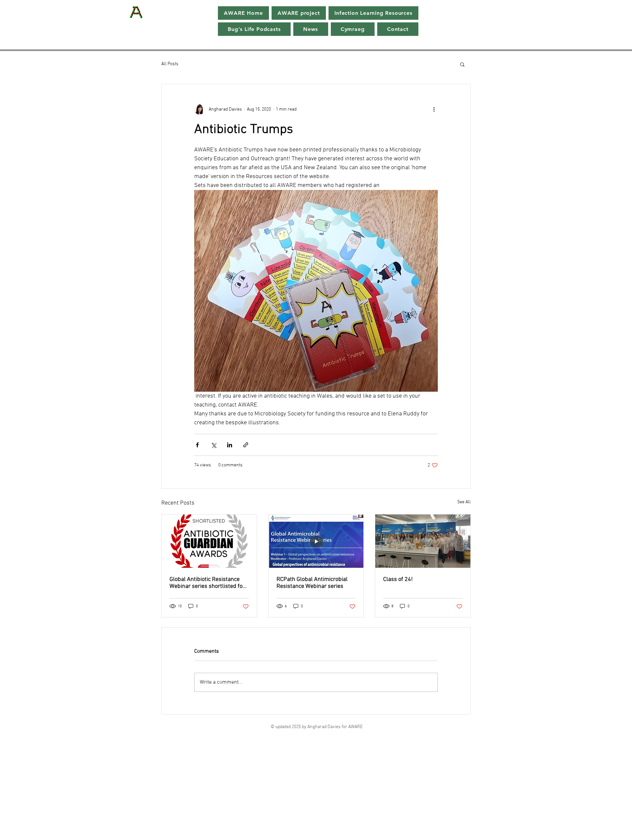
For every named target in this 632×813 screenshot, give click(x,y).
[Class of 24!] (422, 541)
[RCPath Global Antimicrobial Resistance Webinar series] (316, 541)
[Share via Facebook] (197, 445)
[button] (462, 64)
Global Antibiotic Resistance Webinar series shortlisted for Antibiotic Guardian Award (207, 583)
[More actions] (434, 109)
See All (464, 502)
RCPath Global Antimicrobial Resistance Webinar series (312, 583)
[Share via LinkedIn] (229, 445)
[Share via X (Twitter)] (213, 445)
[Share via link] (246, 445)
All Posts (169, 64)
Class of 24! (398, 579)
